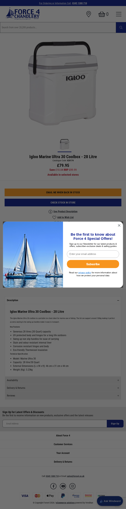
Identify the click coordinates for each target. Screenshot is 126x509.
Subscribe (93, 264)
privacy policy (84, 272)
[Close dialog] (119, 225)
